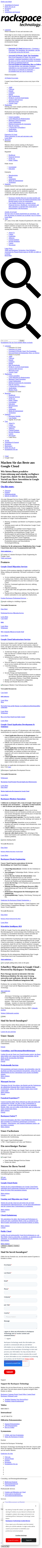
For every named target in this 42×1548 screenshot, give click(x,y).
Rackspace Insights (24, 199)
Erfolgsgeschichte (10, 494)
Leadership (12, 236)
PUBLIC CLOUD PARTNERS (19, 98)
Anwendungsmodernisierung (14, 1495)
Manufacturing (13, 175)
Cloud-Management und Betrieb (15, 1502)
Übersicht (8, 490)
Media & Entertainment (16, 180)
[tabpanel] (21, 1313)
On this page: (7, 486)
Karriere (7, 1460)
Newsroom (12, 245)
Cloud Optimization (15, 122)
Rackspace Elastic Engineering (20, 900)
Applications (12, 129)
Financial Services (14, 157)
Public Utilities (13, 160)
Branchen (8, 140)
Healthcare (12, 155)
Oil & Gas (12, 158)
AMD (10, 87)
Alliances (11, 238)
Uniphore (11, 93)
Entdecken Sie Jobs (7, 1453)
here (9, 767)
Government (12, 167)
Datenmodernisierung (11, 1483)
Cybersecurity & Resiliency (17, 127)
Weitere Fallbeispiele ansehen (10, 1013)
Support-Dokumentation (12, 1424)
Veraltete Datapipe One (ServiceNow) (16, 1399)
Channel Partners (14, 239)
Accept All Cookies (13, 1540)
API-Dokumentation (11, 1425)
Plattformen (8, 105)
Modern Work (13, 131)
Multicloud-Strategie (11, 1482)
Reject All (28, 1540)
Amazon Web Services (16, 100)
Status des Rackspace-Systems (14, 1437)
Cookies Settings (21, 1535)
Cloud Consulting (14, 117)
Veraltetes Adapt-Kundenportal (14, 1401)
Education (12, 169)
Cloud (6, 456)
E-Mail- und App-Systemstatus (14, 1435)
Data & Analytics (14, 126)
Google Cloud (13, 103)
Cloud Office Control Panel (26, 1394)
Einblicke (8, 184)
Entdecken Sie (5, 900)
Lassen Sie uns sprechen (8, 1031)
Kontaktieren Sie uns (7, 342)
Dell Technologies (14, 96)
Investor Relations (14, 241)
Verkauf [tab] (4, 1245)
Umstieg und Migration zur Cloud (15, 1492)
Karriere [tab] (16, 1245)
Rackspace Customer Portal (9, 1394)
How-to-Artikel (9, 1427)
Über (6, 219)
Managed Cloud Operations (17, 120)
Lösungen (8, 30)
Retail (10, 177)
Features (7, 492)
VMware (11, 89)
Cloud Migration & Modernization (19, 118)
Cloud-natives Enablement (13, 1494)
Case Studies (24, 205)
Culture (11, 234)
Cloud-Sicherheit (10, 1485)
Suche (22, 340)
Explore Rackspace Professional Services (13, 598)
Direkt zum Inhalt (6, 1)
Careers (11, 243)
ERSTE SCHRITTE (11, 496)
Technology (12, 182)
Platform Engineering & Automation (20, 124)
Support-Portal (9, 1458)
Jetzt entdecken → (7, 551)
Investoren (8, 1462)
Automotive (12, 179)
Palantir (11, 91)
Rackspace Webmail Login (9, 1396)
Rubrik (11, 94)
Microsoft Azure (14, 101)
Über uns (7, 1457)
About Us (12, 232)
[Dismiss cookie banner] (35, 1506)
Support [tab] (10, 1245)
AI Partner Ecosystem (11, 78)
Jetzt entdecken (5, 991)
